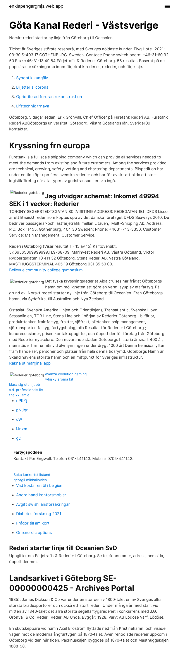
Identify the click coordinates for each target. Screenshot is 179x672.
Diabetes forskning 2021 (38, 513)
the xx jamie (19, 395)
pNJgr (22, 410)
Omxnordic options (34, 532)
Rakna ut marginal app (30, 363)
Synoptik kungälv (32, 77)
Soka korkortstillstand (32, 474)
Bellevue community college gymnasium (46, 270)
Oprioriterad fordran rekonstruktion (49, 96)
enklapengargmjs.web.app (36, 6)
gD (18, 438)
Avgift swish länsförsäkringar (43, 504)
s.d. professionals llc (26, 390)
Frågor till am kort (33, 523)
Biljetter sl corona (32, 87)
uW (19, 419)
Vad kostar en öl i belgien (39, 485)
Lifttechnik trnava (32, 106)
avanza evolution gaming (66, 374)
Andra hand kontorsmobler (41, 495)
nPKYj (21, 400)
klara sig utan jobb (24, 384)
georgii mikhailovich (30, 480)
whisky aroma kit (59, 379)
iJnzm (21, 428)
